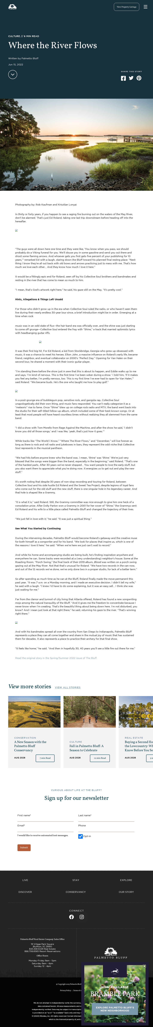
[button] (144, 966)
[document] (76, 513)
